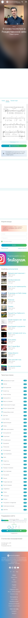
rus (13, 571)
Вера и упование (14, 401)
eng (17, 571)
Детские (14, 415)
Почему (10, 306)
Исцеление (14, 436)
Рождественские (14, 481)
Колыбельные (14, 440)
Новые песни (14, 577)
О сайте (14, 587)
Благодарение (14, 387)
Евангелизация (14, 422)
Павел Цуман (14, 34)
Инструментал (14, 432)
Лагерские (14, 446)
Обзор (3, 100)
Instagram (14, 611)
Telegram (14, 613)
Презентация (14, 100)
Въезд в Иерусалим (14, 412)
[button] (1, 122)
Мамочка (11, 300)
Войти (14, 245)
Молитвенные (14, 450)
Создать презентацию (14, 605)
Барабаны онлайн (14, 601)
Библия (14, 384)
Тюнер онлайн (14, 599)
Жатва (14, 426)
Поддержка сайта (14, 589)
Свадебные (14, 488)
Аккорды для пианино (14, 603)
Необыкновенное (14, 280)
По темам (14, 581)
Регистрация (4, 248)
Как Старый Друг (14, 346)
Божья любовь (14, 394)
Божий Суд (14, 391)
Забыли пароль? (22, 248)
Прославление (14, 471)
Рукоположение (14, 485)
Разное (14, 478)
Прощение (14, 474)
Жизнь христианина (14, 429)
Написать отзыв (14, 594)
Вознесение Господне (14, 405)
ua (10, 571)
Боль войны (12, 340)
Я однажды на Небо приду (17, 293)
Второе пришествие (14, 408)
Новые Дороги (13, 353)
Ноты (14, 579)
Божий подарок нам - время (17, 320)
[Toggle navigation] (26, 2)
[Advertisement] (14, 53)
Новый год (14, 461)
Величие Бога (14, 398)
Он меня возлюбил (14, 366)
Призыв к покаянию (14, 467)
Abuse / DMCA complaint (14, 591)
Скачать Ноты (15, 145)
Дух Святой (14, 419)
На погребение (14, 453)
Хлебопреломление (14, 506)
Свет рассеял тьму (14, 360)
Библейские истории (14, 380)
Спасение (14, 495)
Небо (14, 457)
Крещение (14, 443)
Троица (14, 499)
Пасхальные (14, 464)
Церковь (14, 509)
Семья (14, 492)
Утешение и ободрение (14, 502)
